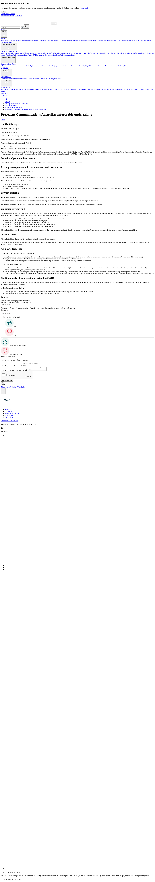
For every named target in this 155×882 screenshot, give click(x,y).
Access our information (35, 89)
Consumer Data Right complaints (30, 66)
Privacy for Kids (6, 42)
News (3, 16)
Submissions (14, 79)
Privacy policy (10, 415)
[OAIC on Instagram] (79, 719)
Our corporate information (69, 89)
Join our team (9, 16)
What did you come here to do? (11, 366)
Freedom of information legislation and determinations (108, 53)
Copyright (8, 411)
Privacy (4, 31)
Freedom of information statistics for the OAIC (21, 55)
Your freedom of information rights (12, 53)
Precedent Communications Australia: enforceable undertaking (25, 109)
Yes (15, 327)
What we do (5, 89)
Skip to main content (8, 14)
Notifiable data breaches (95, 40)
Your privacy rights (7, 40)
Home (3, 29)
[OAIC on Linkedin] (6, 569)
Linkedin (22, 387)
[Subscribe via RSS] (79, 868)
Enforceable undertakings (13, 107)
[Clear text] (22, 27)
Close (3, 12)
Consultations (5, 79)
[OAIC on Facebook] (5, 435)
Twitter (14, 387)
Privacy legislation (110, 40)
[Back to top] (3, 391)
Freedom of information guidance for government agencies (70, 53)
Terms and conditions (12, 413)
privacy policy (84, 8)
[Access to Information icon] (19, 406)
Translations (23, 79)
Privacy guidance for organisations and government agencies (67, 40)
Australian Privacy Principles (37, 40)
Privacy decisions (11, 105)
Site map (8, 409)
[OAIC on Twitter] (68, 565)
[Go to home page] (6, 100)
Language (6, 428)
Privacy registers (145, 40)
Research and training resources (50, 79)
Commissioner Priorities (86, 89)
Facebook (5, 387)
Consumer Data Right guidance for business (56, 66)
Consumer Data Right (8, 57)
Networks (35, 79)
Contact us (18, 16)
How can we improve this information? (14, 370)
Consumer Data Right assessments (122, 66)
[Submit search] (26, 26)
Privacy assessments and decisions (128, 40)
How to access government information (37, 53)
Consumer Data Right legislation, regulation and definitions (91, 66)
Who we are (13, 89)
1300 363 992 (13, 421)
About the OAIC (6, 81)
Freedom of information (9, 44)
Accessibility (9, 417)
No (15, 335)
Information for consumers (10, 66)
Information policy (100, 89)
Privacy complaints (20, 40)
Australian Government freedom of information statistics (56, 55)
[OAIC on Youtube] (6, 567)
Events (30, 79)
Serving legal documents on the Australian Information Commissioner (130, 89)
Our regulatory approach (51, 89)
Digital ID (4, 68)
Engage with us (6, 70)
